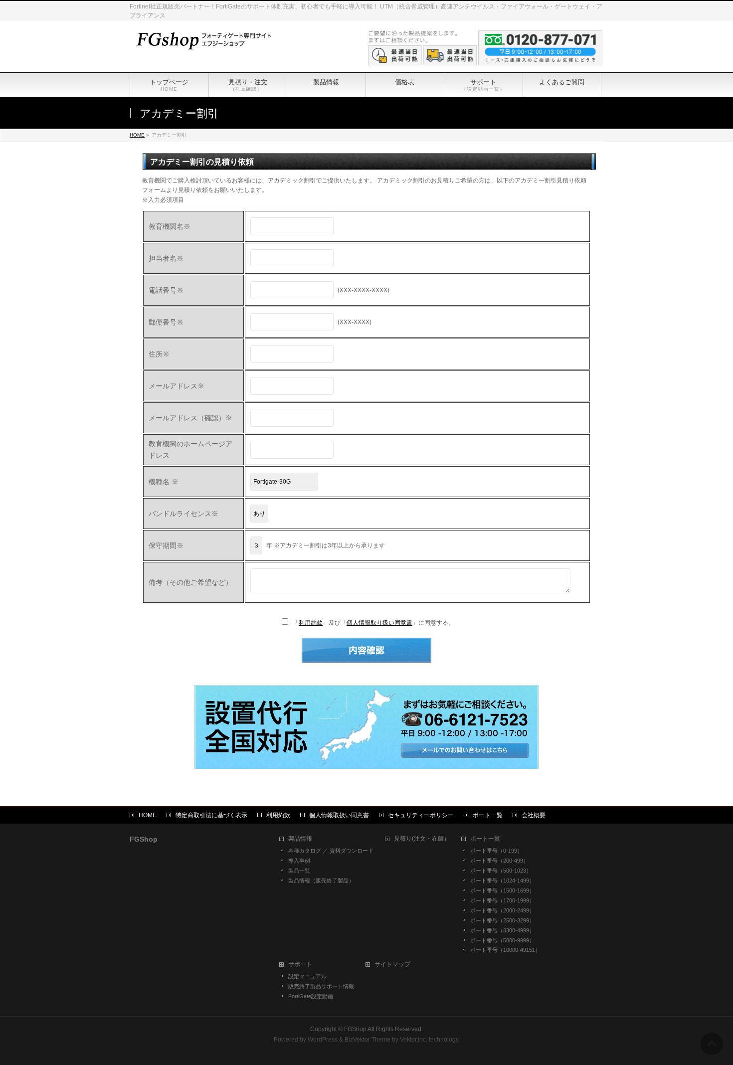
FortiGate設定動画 (310, 996)
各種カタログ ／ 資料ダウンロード (330, 851)
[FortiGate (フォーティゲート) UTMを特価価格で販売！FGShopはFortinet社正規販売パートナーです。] (202, 39)
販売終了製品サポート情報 (321, 986)
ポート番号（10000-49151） (505, 950)
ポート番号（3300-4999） (502, 930)
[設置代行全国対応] (366, 764)
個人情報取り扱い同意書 (379, 622)
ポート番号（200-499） (499, 861)
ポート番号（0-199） (496, 851)
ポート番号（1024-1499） (502, 881)
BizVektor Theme (367, 1039)
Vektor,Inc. (413, 1039)
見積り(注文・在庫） (422, 839)
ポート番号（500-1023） (501, 871)
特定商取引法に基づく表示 (211, 815)
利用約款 (311, 622)
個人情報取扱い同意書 (339, 815)
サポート (300, 964)
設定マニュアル (307, 976)
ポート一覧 (488, 815)
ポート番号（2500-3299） (502, 920)
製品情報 (300, 839)
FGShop (355, 1029)
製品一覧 (299, 871)
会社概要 (534, 815)
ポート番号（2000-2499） (502, 910)
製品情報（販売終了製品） (321, 881)
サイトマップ (392, 964)
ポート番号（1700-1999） (502, 900)
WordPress (323, 1039)
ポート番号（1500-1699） (502, 890)
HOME (148, 815)
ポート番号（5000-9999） (502, 940)
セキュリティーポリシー (421, 815)
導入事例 (299, 861)
